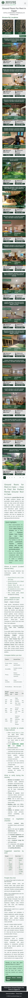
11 (23, 477)
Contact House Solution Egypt (14, 978)
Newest (22, 36)
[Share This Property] (24, 51)
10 (20, 477)
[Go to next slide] (23, 27)
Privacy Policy (19, 993)
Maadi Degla (11, 206)
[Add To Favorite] (24, 49)
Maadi (6, 56)
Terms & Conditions (10, 993)
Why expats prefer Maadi (16, 592)
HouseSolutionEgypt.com (16, 996)
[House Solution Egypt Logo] (9, 3)
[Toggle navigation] (25, 3)
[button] (24, 54)
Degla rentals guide (10, 867)
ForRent (8, 65)
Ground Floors (7, 45)
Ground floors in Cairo (17, 732)
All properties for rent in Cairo (16, 588)
